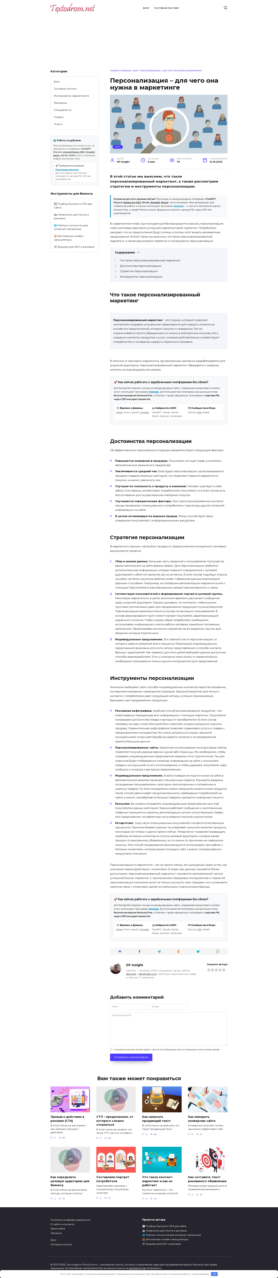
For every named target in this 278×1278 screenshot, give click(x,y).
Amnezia (179, 206)
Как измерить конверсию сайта (201, 1118)
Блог (146, 8)
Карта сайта (58, 1228)
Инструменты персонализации (141, 276)
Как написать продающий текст (156, 1118)
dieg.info (131, 974)
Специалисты (62, 109)
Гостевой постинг (166, 8)
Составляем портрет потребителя (112, 1179)
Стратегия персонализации (139, 271)
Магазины (60, 102)
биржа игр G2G (132, 202)
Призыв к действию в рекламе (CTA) (67, 1118)
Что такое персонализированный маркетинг (150, 260)
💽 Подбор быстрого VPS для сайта (73, 205)
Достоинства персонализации (140, 265)
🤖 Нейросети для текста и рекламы (71, 216)
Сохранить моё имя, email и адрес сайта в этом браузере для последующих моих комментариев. (167, 1049)
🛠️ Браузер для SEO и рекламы (74, 246)
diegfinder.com (148, 974)
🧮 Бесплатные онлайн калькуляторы (68, 237)
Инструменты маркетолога (71, 95)
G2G (199, 412)
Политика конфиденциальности (70, 1219)
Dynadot (155, 202)
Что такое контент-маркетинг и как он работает (157, 1181)
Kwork (164, 202)
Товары (59, 117)
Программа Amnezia (67, 169)
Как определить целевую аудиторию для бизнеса (70, 1181)
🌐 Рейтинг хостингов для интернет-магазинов (71, 227)
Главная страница (120, 70)
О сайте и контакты (62, 1224)
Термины (56, 1233)
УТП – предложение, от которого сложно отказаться (114, 1120)
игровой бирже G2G (74, 152)
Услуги (58, 124)
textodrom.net (137, 1268)
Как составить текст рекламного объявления (207, 1179)
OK (214, 1274)
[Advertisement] (139, 37)
